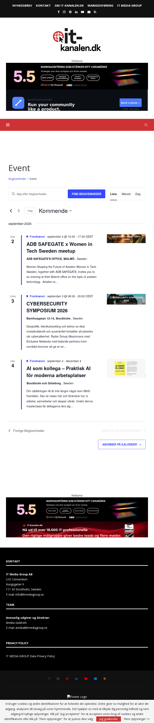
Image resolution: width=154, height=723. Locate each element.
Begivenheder (17, 179)
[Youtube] (82, 12)
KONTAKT (43, 5)
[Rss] (95, 12)
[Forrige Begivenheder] (10, 210)
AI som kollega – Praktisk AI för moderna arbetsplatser (58, 371)
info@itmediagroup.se (29, 594)
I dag (30, 210)
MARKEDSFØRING (100, 5)
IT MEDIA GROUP (129, 5)
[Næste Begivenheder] (18, 210)
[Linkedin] (76, 12)
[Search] (146, 125)
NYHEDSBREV (22, 5)
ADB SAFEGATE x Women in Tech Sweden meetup (59, 247)
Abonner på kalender (119, 444)
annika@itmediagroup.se (31, 628)
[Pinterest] (70, 12)
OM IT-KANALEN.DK (69, 5)
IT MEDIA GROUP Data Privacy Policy (30, 656)
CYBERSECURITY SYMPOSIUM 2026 (47, 307)
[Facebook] (59, 12)
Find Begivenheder (86, 194)
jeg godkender (108, 719)
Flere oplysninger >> (137, 719)
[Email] (88, 12)
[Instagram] (64, 12)
